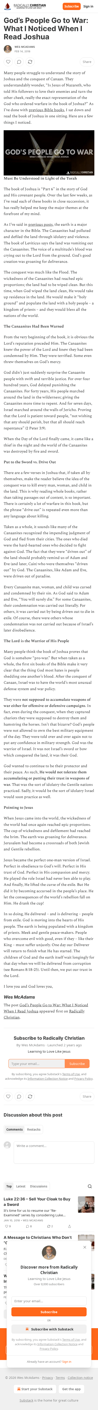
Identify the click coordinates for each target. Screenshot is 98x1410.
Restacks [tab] (33, 1129)
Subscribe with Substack (52, 1329)
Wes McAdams (25, 46)
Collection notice (80, 1377)
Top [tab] (9, 1186)
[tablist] (23, 1129)
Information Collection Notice (57, 1344)
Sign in (88, 6)
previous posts (40, 225)
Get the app (71, 1389)
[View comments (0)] (19, 61)
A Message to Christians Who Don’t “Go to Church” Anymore (38, 1240)
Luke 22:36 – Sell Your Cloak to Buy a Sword (37, 1202)
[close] (84, 1247)
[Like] (8, 61)
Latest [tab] (21, 1186)
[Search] (89, 1186)
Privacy (47, 1377)
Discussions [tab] (38, 1186)
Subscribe (71, 6)
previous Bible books (46, 110)
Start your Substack (37, 1389)
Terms (60, 1377)
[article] (49, 1212)
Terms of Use (71, 1339)
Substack (26, 1400)
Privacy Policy (49, 1349)
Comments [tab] (14, 1129)
